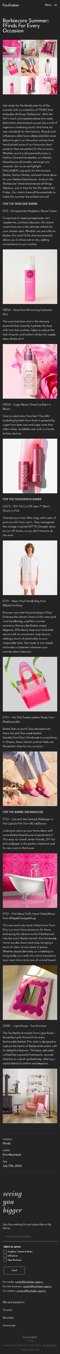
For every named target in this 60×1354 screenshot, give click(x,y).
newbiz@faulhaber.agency (37, 1286)
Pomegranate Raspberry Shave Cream (34, 211)
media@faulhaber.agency (29, 1282)
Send (14, 1270)
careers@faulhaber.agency (31, 1291)
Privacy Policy (50, 1345)
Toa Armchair (38, 1026)
